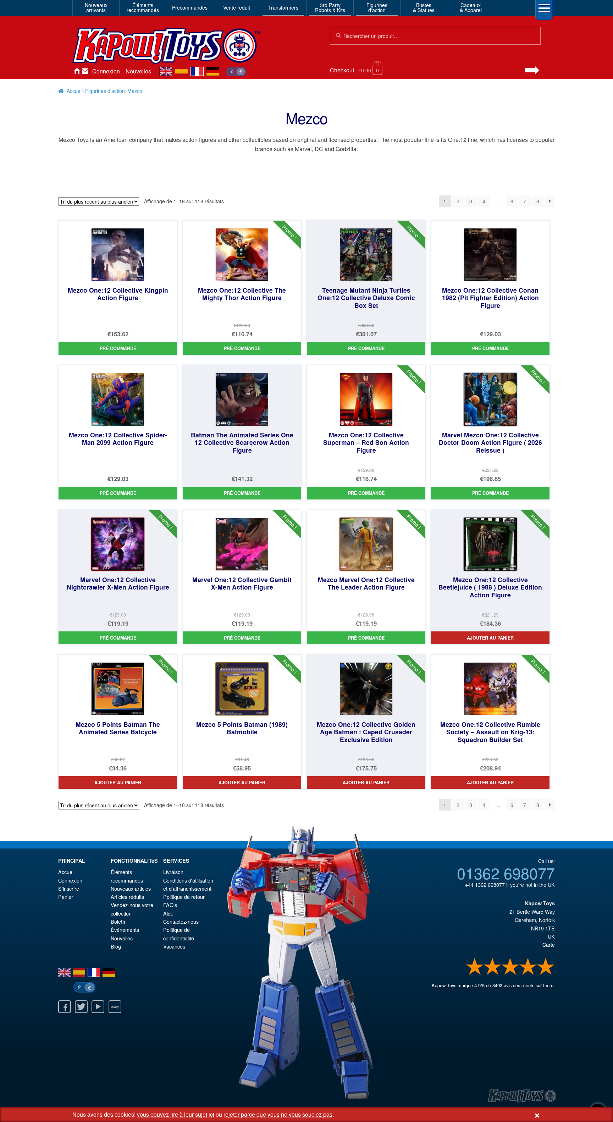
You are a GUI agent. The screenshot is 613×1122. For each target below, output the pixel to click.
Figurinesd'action (376, 7)
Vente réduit (236, 7)
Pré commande (118, 348)
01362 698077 (506, 873)
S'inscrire (68, 888)
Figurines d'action (105, 90)
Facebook (64, 1006)
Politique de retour (184, 896)
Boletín (119, 921)
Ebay (115, 1006)
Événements (125, 929)
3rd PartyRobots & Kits (330, 7)
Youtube (98, 1006)
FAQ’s (170, 904)
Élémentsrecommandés (143, 7)
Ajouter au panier (490, 638)
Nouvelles (138, 71)
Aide (168, 913)
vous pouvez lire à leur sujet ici (175, 1114)
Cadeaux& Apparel (471, 7)
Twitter (81, 1006)
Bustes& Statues (424, 7)
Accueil (76, 71)
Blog (116, 946)
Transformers (283, 7)
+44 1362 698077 (485, 884)
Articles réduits (127, 896)
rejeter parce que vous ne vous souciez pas (277, 1114)
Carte (548, 944)
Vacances (174, 946)
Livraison (173, 871)
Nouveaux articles (131, 888)
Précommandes (190, 7)
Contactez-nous (85, 71)
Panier (65, 896)
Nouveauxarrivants (96, 7)
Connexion (106, 71)
